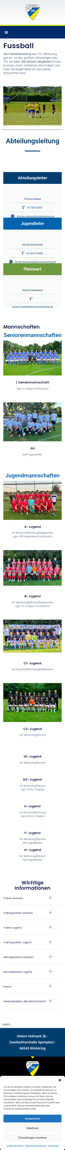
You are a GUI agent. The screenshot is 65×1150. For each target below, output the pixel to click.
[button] (60, 1080)
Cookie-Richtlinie (14, 1145)
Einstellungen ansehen (32, 1137)
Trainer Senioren (13, 898)
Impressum (53, 1145)
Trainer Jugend (12, 927)
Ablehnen (32, 1128)
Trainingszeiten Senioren (18, 913)
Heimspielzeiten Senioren (18, 957)
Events (7, 986)
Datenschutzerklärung (36, 1145)
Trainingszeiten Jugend (17, 942)
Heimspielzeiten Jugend (17, 972)
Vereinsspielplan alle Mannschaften (24, 1001)
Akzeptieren (32, 1118)
